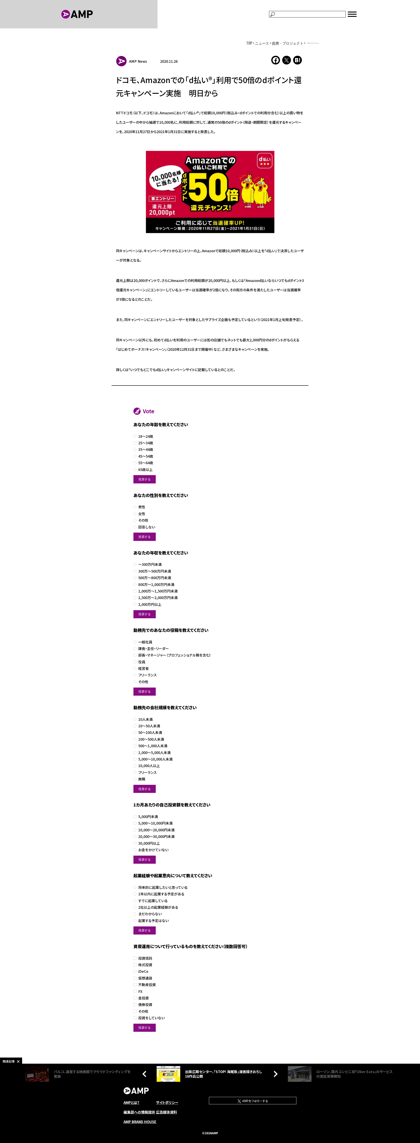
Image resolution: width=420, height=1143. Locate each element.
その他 (143, 520)
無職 (141, 779)
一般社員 (145, 642)
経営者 (143, 668)
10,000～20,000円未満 (156, 830)
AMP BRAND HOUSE (140, 1121)
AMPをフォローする (255, 1101)
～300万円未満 (150, 564)
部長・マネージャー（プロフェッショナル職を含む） (174, 655)
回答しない (146, 527)
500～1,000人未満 (152, 745)
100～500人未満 (151, 739)
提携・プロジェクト (287, 43)
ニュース (262, 43)
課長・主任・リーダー (153, 648)
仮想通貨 (145, 978)
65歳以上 (145, 469)
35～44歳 (145, 449)
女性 (141, 513)
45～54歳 (145, 456)
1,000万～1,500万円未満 (158, 591)
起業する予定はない (153, 920)
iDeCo (143, 971)
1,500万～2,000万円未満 (158, 597)
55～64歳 (145, 462)
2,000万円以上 (149, 604)
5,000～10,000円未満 (155, 823)
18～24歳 (145, 436)
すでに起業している (153, 900)
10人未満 (145, 719)
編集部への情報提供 (139, 1112)
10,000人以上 (149, 765)
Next (274, 1074)
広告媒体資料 (166, 1112)
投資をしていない (151, 1018)
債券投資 (145, 1004)
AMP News (138, 61)
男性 (141, 507)
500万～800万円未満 (154, 577)
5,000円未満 (148, 816)
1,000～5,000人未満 (154, 752)
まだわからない (150, 914)
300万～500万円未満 (154, 571)
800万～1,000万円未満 (156, 584)
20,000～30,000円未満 (156, 836)
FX (140, 991)
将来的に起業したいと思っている (162, 887)
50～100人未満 (150, 732)
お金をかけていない (153, 850)
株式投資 (145, 964)
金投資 (143, 998)
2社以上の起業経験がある (158, 907)
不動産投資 (147, 984)
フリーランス (147, 675)
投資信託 (145, 958)
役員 (141, 662)
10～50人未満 (149, 726)
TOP (249, 43)
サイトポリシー (167, 1102)
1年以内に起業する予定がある (161, 894)
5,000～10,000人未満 (155, 759)
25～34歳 (145, 443)
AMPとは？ (132, 1102)
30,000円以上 (149, 843)
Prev (145, 1074)
